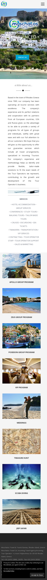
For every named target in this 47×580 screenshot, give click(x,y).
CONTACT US (22, 57)
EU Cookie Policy (9, 571)
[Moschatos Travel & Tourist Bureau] (4, 7)
